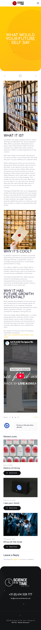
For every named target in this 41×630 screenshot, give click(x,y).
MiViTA (14, 622)
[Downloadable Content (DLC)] (20, 3)
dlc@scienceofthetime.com (20, 598)
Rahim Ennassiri (23, 622)
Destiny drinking (11, 468)
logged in (16, 559)
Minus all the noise (12, 542)
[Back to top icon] (20, 615)
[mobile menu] (38, 3)
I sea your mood (11, 503)
